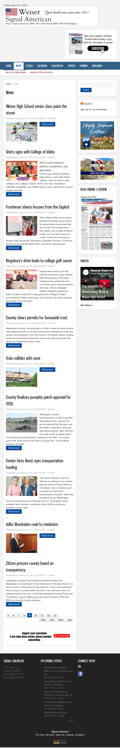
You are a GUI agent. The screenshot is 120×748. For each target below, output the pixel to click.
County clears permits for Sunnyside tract (37, 317)
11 (42, 615)
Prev (52, 619)
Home (8, 66)
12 (48, 615)
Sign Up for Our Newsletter (93, 109)
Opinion (83, 66)
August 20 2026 (88, 197)
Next (60, 619)
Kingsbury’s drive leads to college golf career (39, 260)
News (18, 66)
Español (87, 103)
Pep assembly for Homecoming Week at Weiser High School (95, 291)
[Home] (50, 24)
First (43, 619)
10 (35, 615)
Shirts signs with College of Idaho (30, 152)
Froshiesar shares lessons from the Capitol (37, 207)
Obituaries (97, 66)
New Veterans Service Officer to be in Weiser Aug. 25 (58, 670)
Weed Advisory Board (55, 712)
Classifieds (57, 66)
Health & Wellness (16, 72)
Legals (29, 66)
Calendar (42, 66)
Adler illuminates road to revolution (32, 524)
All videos (85, 305)
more (70, 721)
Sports (71, 66)
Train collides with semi (23, 358)
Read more (48, 124)
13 (55, 615)
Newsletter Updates (41, 72)
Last (69, 619)
